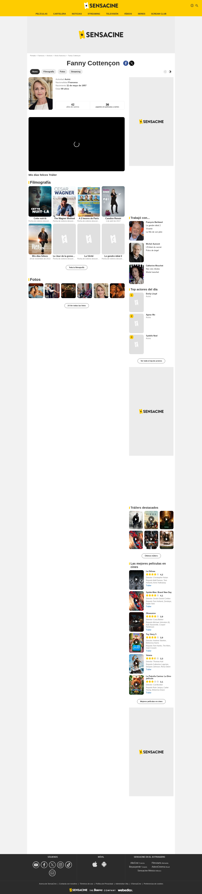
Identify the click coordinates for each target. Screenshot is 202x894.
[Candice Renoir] (113, 201)
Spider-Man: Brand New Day (159, 592)
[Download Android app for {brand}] (105, 864)
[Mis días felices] (40, 239)
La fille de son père (154, 232)
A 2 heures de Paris (89, 218)
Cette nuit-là (40, 218)
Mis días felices (40, 256)
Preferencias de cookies (153, 884)
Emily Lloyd (151, 294)
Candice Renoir (113, 218)
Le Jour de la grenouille (64, 256)
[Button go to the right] (170, 71)
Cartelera (59, 14)
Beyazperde (135, 866)
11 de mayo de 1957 (77, 85)
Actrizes (49, 55)
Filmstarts (156, 863)
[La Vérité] (88, 239)
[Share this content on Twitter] (131, 63)
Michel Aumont (153, 244)
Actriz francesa (60, 55)
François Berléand (154, 222)
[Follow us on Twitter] (52, 864)
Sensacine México (146, 870)
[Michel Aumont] (136, 252)
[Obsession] (136, 622)
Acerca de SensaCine (48, 884)
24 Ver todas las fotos (77, 306)
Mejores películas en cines (151, 701)
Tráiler (148, 585)
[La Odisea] (136, 580)
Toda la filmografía (76, 267)
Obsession (151, 613)
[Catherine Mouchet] (136, 274)
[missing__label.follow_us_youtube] (36, 864)
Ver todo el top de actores (151, 361)
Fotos (35, 279)
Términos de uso (86, 884)
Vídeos (128, 14)
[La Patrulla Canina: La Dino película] (136, 685)
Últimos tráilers (151, 556)
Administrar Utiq (121, 884)
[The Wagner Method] (64, 201)
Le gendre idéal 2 (113, 256)
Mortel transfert (152, 272)
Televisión (112, 14)
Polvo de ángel (152, 250)
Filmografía (40, 182)
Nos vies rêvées (153, 269)
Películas (41, 14)
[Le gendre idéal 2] (113, 239)
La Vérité (88, 256)
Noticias (77, 14)
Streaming (94, 14)
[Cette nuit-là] (40, 201)
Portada (33, 55)
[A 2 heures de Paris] (88, 201)
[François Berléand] (136, 231)
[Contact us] (52, 873)
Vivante (149, 229)
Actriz (67, 79)
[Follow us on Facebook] (44, 864)
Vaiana (149, 655)
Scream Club (158, 14)
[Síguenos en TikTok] (69, 864)
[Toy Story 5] (136, 643)
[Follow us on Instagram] (61, 864)
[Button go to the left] (165, 71)
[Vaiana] (136, 664)
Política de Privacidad (104, 884)
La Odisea (150, 571)
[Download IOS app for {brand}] (96, 864)
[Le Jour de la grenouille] (64, 239)
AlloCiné (134, 863)
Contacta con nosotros (68, 884)
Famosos (41, 55)
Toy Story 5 (151, 634)
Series (141, 14)
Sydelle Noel (151, 336)
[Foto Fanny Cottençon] (36, 290)
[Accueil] (101, 5)
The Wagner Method (64, 218)
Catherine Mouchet (154, 266)
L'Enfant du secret (153, 247)
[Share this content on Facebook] (125, 63)
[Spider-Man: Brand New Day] (136, 601)
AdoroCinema (158, 866)
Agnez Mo (150, 315)
